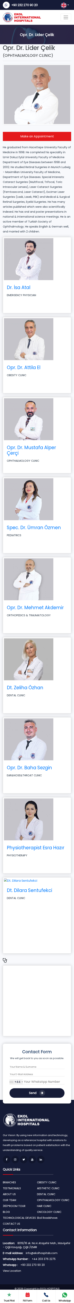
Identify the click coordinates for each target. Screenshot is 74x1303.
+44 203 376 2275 (44, 1259)
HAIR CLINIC (44, 1206)
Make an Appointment (37, 136)
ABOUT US (9, 1194)
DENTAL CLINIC (46, 1194)
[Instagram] (15, 1159)
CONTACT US (11, 1224)
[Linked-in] (41, 1159)
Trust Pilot (9, 1300)
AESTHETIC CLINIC (48, 1188)
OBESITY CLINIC (47, 1182)
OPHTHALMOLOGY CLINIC (53, 1200)
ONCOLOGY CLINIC (49, 1212)
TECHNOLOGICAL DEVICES (19, 1218)
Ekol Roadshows (47, 1218)
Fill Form (27, 1300)
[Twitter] (24, 1159)
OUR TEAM (9, 1200)
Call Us (46, 1300)
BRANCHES (9, 1182)
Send (33, 1093)
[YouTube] (32, 1159)
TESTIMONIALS (12, 1188)
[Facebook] (6, 1159)
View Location (12, 1271)
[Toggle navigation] (66, 17)
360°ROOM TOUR (14, 1206)
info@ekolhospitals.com (41, 1253)
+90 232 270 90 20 (24, 5)
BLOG (6, 1212)
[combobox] (16, 1081)
